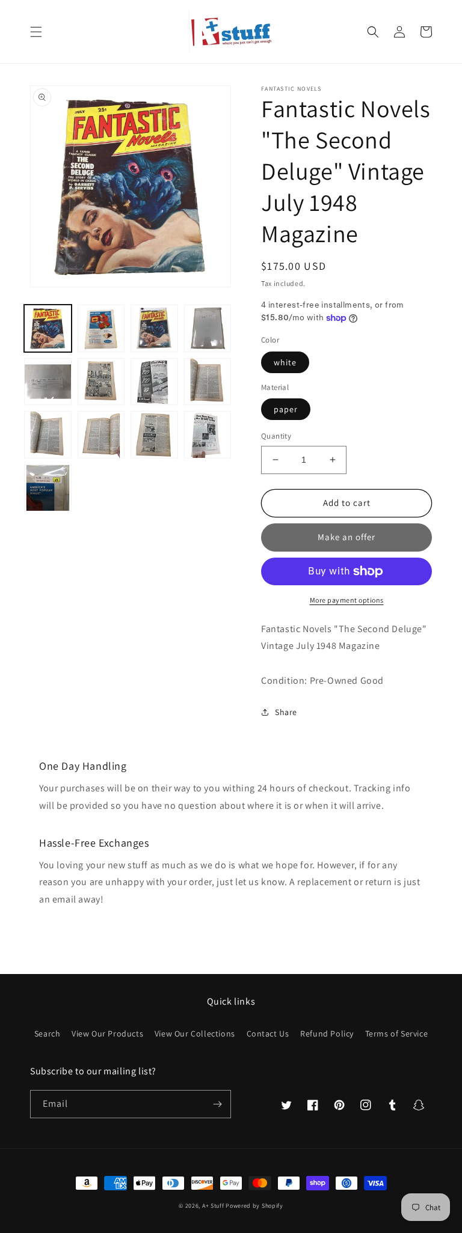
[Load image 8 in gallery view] (208, 382)
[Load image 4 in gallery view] (208, 328)
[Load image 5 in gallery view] (48, 382)
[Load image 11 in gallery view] (154, 434)
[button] (36, 32)
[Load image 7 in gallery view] (154, 382)
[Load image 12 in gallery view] (208, 434)
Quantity (276, 436)
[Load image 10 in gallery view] (101, 434)
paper (286, 409)
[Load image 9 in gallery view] (48, 434)
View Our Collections (195, 1033)
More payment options (347, 599)
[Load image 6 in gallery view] (101, 382)
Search (47, 1033)
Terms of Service (396, 1033)
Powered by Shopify (254, 1206)
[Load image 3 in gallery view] (154, 328)
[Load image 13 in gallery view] (48, 488)
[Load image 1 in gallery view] (48, 328)
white (285, 362)
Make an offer (346, 537)
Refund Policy (327, 1033)
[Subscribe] (217, 1104)
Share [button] (286, 712)
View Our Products (107, 1033)
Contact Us (268, 1033)
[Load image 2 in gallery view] (101, 328)
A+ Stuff (213, 1206)
